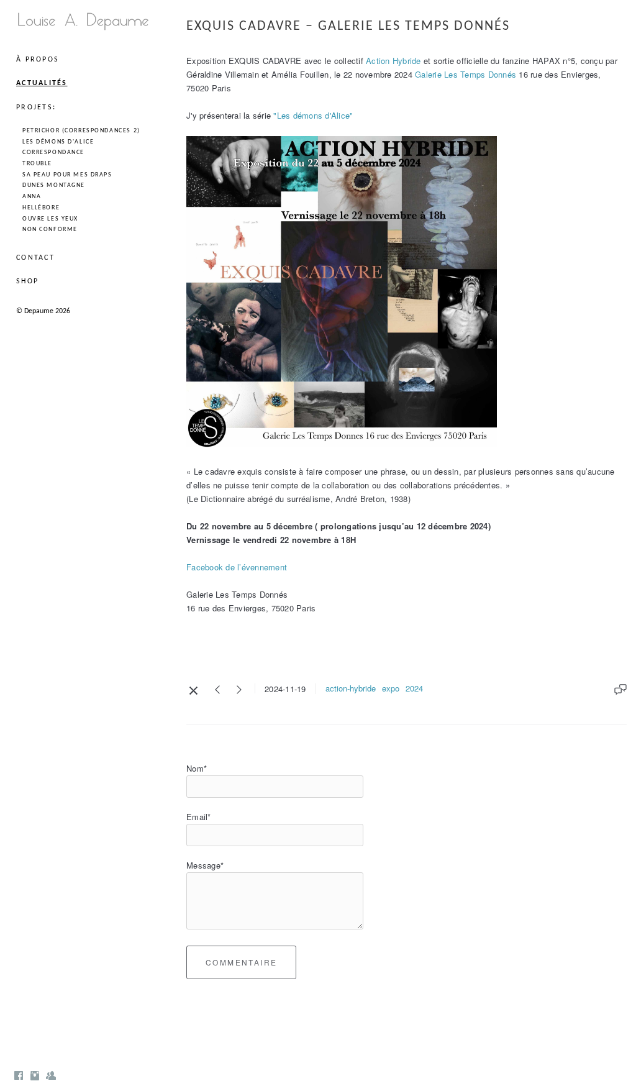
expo (390, 688)
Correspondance (53, 152)
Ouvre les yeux (50, 219)
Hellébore (41, 208)
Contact (35, 258)
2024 (414, 688)
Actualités (42, 83)
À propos (37, 59)
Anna (31, 196)
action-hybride (350, 688)
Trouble (37, 164)
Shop (27, 281)
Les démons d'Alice (58, 142)
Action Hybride (393, 60)
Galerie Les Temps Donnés (465, 74)
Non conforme (50, 229)
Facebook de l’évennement (236, 567)
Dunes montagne (53, 185)
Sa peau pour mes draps (67, 175)
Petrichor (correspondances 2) (81, 131)
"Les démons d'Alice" (313, 115)
